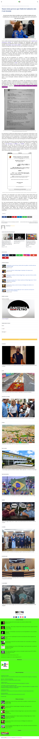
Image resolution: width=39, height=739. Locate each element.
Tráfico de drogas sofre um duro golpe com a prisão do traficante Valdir (18, 621)
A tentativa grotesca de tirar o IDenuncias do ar (19, 241)
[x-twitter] (12, 255)
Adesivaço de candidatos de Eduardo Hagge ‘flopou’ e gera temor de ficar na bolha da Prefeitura (21, 275)
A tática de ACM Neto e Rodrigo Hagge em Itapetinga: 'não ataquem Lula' (19, 270)
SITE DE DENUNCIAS (18, 737)
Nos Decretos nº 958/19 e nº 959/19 (15, 143)
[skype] (18, 617)
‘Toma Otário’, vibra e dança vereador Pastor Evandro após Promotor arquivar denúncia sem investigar (21, 627)
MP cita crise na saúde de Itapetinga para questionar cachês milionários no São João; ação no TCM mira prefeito (31, 243)
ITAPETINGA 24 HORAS (5, 675)
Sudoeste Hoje (3, 696)
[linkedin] (25, 617)
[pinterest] (5, 258)
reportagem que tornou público (14, 44)
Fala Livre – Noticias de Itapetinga (7, 679)
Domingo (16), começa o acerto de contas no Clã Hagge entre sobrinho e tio (20, 284)
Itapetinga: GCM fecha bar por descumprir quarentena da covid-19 (13, 694)
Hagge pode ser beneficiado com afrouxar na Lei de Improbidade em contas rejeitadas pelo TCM (21, 632)
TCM (16, 62)
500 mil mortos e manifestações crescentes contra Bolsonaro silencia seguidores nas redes (20, 637)
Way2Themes (9, 737)
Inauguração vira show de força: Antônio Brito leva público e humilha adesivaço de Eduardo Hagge (21, 266)
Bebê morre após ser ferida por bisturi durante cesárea (11, 680)
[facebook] (5, 255)
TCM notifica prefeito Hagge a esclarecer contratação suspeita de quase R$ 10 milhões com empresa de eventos (20, 652)
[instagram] (26, 255)
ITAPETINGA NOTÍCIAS (4, 689)
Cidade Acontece (4, 682)
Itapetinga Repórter (4, 693)
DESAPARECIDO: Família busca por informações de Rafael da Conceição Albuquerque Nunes (17, 690)
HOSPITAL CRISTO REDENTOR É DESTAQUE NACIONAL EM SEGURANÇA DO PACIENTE (15, 683)
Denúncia (3, 213)
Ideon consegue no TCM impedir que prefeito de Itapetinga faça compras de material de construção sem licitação (7, 243)
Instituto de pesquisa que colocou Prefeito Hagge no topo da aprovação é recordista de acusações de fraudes (21, 647)
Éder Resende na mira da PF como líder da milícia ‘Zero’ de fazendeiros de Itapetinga (20, 641)
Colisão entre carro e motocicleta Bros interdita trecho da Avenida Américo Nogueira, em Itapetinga (19, 676)
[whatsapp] (19, 255)
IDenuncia (13, 225)
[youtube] (33, 255)
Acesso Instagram (5, 318)
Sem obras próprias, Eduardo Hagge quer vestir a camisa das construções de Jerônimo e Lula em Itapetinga (20, 290)
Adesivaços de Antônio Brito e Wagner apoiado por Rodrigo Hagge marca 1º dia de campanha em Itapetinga (21, 280)
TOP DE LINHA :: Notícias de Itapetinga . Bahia (9, 685)
